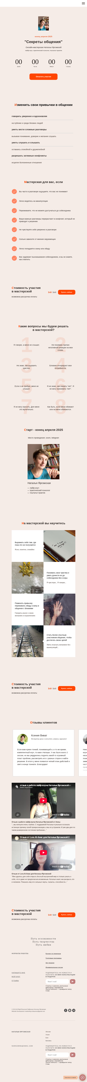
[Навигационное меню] (83, 3)
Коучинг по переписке (53, 953)
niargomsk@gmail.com (22, 1046)
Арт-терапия (50, 963)
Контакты (48, 1040)
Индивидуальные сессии (54, 967)
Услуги (48, 1034)
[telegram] (73, 1010)
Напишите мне (18, 973)
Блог (47, 1038)
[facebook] (65, 1010)
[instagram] (69, 1010)
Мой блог (16, 976)
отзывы (15, 981)
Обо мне (48, 1031)
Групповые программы (54, 958)
